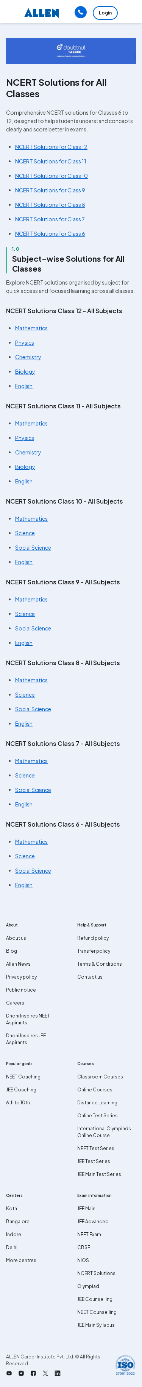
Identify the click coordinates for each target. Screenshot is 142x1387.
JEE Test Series (93, 1161)
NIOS (83, 1260)
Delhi (11, 1247)
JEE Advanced (93, 1221)
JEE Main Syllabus (96, 1325)
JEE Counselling (94, 1299)
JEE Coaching (21, 1090)
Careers (15, 1003)
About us (16, 938)
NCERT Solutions (96, 1273)
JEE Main (86, 1208)
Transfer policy (93, 951)
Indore (13, 1234)
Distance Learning (97, 1102)
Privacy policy (21, 977)
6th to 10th (18, 1102)
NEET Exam (89, 1234)
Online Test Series (97, 1115)
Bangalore (18, 1221)
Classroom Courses (100, 1077)
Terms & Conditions (99, 964)
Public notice (21, 990)
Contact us (90, 977)
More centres (21, 1260)
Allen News (18, 964)
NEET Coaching (23, 1077)
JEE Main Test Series (99, 1174)
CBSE (83, 1247)
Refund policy (93, 938)
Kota (11, 1208)
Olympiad (88, 1286)
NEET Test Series (95, 1148)
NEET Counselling (97, 1312)
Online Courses (94, 1090)
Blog (11, 951)
